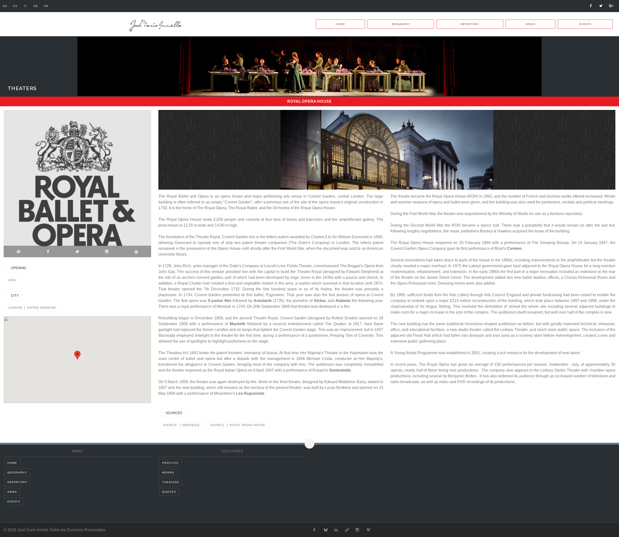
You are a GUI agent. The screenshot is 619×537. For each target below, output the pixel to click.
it (25, 6)
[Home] (154, 25)
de (36, 6)
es (5, 6)
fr (46, 6)
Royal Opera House (247, 425)
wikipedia (191, 425)
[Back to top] (309, 444)
